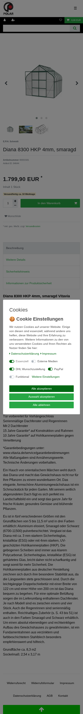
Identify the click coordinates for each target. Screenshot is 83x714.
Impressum (49, 353)
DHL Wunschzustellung (30, 369)
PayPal (58, 369)
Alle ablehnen (41, 404)
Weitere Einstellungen (46, 376)
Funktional (22, 376)
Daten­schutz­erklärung (25, 353)
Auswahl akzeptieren (41, 396)
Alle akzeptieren (41, 388)
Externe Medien (47, 361)
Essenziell (22, 361)
